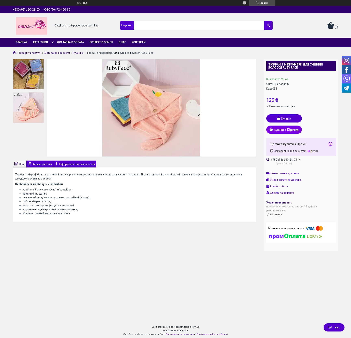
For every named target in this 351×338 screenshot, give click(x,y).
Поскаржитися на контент (180, 334)
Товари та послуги (30, 53)
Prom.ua (194, 326)
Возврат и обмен (101, 42)
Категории (40, 42)
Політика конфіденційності (212, 334)
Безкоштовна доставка (285, 173)
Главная (21, 42)
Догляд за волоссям (57, 53)
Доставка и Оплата (70, 42)
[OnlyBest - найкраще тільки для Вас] (31, 25)
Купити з (280, 130)
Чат (337, 327)
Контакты (139, 42)
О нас (122, 42)
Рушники (78, 53)
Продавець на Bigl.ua (175, 330)
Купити (286, 118)
